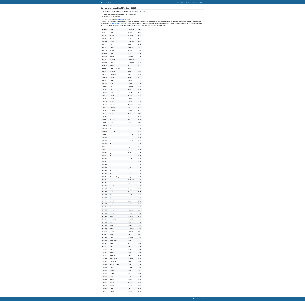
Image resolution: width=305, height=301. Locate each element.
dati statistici (121, 20)
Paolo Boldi (107, 2)
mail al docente (116, 23)
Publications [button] (179, 2)
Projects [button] (194, 2)
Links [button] (200, 2)
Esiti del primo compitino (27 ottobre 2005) (118, 8)
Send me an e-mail (198, 299)
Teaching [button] (187, 2)
